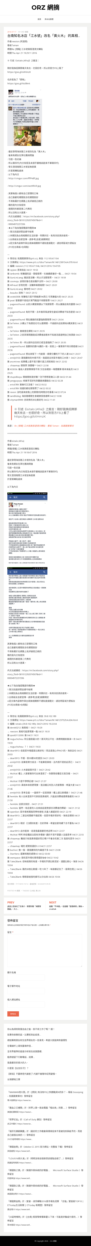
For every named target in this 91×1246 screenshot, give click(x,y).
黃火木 (38, 891)
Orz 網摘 (45, 7)
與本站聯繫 (49, 19)
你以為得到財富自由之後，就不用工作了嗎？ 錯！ (31, 1029)
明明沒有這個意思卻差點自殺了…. (47, 1158)
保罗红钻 (13, 1119)
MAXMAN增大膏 (17, 1092)
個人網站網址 (13, 999)
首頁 (39, 19)
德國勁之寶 (14, 1170)
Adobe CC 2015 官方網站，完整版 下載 (43, 1146)
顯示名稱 (11, 972)
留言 (10, 932)
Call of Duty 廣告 (32, 1119)
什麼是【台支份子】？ (18, 1068)
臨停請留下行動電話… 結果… (21, 1057)
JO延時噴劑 (14, 1216)
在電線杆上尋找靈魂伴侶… (19, 1045)
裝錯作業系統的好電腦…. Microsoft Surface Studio (53, 1170)
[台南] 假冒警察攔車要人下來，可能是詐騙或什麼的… (52, 1216)
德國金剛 (13, 1146)
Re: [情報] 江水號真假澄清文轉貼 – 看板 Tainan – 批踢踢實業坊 (44, 425)
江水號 (32, 891)
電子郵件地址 (13, 986)
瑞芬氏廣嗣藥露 (16, 1131)
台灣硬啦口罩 (13, 1079)
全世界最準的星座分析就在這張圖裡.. (24, 1051)
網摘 (18, 891)
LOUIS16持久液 (17, 1158)
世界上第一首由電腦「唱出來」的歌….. (47, 1107)
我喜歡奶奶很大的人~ (17, 1062)
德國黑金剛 (14, 1201)
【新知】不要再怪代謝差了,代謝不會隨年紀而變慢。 (32, 1073)
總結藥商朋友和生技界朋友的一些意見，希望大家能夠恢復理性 (37, 1040)
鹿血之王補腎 (15, 1107)
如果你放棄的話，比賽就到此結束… (24, 1034)
